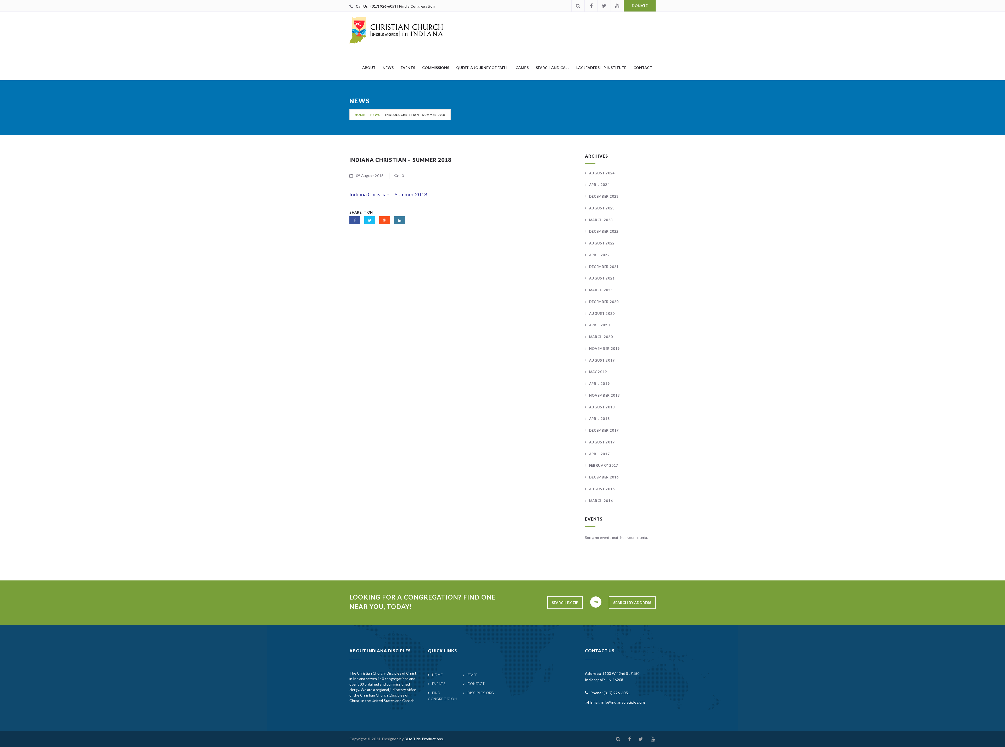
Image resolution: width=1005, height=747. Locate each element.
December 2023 (604, 196)
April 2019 (599, 383)
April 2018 (599, 419)
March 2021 (601, 290)
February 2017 (603, 465)
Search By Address (632, 602)
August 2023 (602, 208)
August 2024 (602, 173)
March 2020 (601, 337)
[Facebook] (591, 6)
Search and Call (552, 67)
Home (360, 114)
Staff (472, 675)
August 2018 (602, 407)
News (388, 67)
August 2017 (602, 442)
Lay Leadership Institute (601, 67)
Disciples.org (480, 693)
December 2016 (604, 477)
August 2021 (602, 278)
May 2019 (598, 372)
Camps (522, 67)
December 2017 (604, 430)
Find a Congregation (417, 6)
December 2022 (604, 231)
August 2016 (602, 489)
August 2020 (602, 313)
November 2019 (604, 348)
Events (408, 67)
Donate (640, 5)
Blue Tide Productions (424, 739)
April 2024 (599, 185)
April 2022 (599, 255)
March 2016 (601, 501)
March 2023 (601, 220)
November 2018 (604, 395)
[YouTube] (617, 6)
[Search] (577, 6)
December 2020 (604, 302)
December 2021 (604, 267)
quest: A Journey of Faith (482, 67)
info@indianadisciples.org (623, 702)
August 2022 (602, 243)
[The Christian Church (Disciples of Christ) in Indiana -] (396, 30)
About (369, 67)
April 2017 (599, 454)
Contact (642, 67)
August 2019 (602, 360)
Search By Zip (565, 602)
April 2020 (599, 325)
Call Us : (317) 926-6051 (376, 6)
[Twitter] (604, 6)
